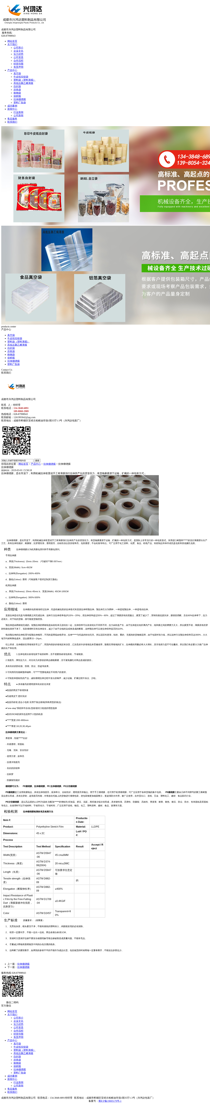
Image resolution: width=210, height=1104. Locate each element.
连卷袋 (17, 89)
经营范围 (18, 63)
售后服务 (12, 118)
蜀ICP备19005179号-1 (109, 1101)
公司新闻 (18, 115)
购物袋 (17, 93)
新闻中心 (12, 109)
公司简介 (18, 47)
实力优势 (18, 54)
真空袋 (17, 73)
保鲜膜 (17, 96)
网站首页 (12, 41)
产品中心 (12, 70)
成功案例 (12, 105)
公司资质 (18, 57)
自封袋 (17, 86)
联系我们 (12, 122)
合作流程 (18, 60)
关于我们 (12, 44)
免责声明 (18, 67)
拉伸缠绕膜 (20, 99)
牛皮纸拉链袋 (21, 76)
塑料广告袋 (20, 102)
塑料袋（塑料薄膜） (25, 80)
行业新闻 (18, 112)
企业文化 (18, 51)
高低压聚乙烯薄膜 (23, 83)
